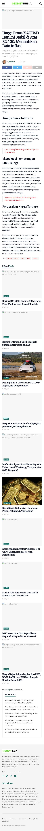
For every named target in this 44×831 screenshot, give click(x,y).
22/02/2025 (6, 639)
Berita (6, 337)
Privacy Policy (33, 819)
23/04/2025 (6, 389)
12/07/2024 (22, 62)
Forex (6, 296)
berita (10, 258)
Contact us (22, 819)
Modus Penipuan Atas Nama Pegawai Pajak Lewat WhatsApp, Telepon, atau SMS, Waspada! (22, 467)
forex (22, 258)
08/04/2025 (6, 473)
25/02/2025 (6, 558)
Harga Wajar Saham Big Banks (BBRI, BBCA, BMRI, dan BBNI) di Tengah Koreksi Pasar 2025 (21, 677)
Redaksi (12, 62)
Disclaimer (5, 821)
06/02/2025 (6, 683)
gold (28, 258)
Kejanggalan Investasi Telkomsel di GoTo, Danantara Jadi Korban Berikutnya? (21, 552)
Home (4, 819)
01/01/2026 (6, 307)
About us (12, 819)
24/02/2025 (6, 599)
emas (16, 258)
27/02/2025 (6, 514)
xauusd (35, 258)
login (9, 690)
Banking (7, 503)
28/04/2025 (6, 348)
